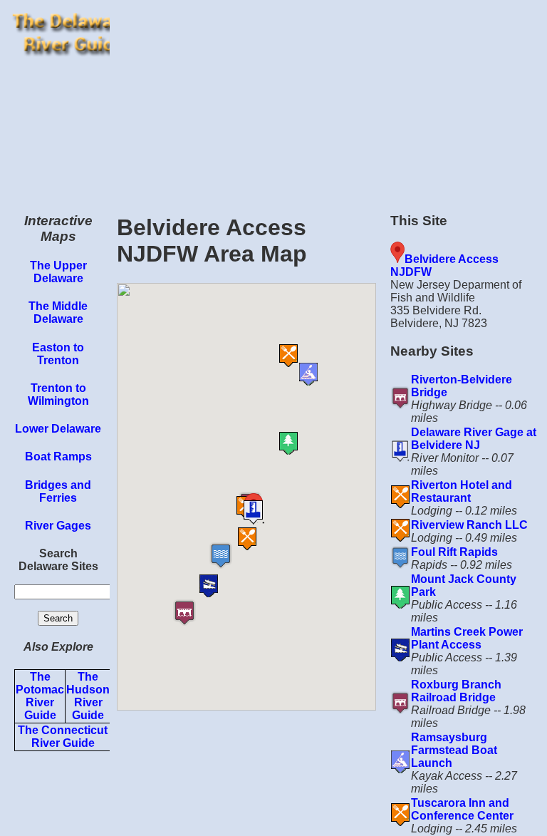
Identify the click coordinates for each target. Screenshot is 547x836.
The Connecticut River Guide (63, 736)
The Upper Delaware (58, 271)
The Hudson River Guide (88, 696)
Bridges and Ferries (58, 491)
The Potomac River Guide (40, 696)
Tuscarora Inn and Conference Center (462, 809)
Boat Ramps (58, 456)
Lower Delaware (58, 429)
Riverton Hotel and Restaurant (461, 491)
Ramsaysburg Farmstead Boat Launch (454, 750)
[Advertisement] (328, 100)
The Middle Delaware (58, 312)
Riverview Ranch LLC (469, 525)
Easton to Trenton (58, 353)
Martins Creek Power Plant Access (467, 638)
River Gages (58, 526)
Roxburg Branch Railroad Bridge (456, 690)
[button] (203, 612)
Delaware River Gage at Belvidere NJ (473, 438)
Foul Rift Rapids (454, 552)
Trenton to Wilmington (58, 394)
